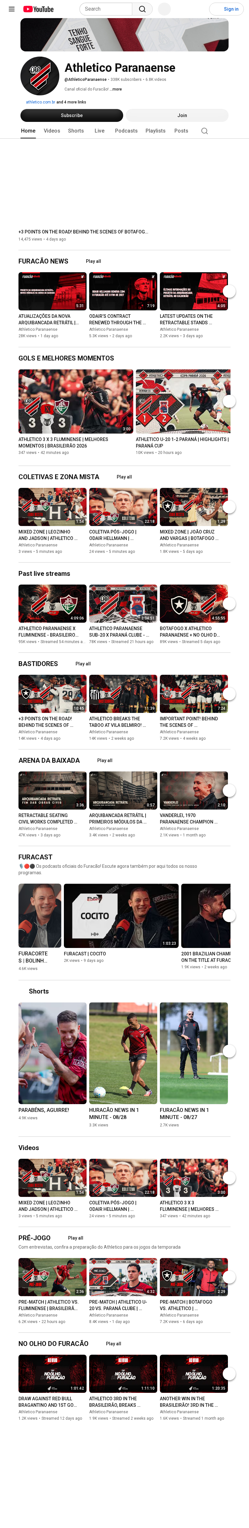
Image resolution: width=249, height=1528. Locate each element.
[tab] (28, 131)
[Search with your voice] (164, 9)
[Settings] (200, 9)
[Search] (142, 9)
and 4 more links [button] (71, 102)
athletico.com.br (40, 102)
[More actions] (83, 317)
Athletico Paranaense (37, 330)
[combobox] (108, 9)
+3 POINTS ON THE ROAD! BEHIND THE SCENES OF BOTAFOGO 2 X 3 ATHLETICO (83, 231)
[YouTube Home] (38, 9)
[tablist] (124, 131)
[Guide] (12, 9)
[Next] (229, 291)
